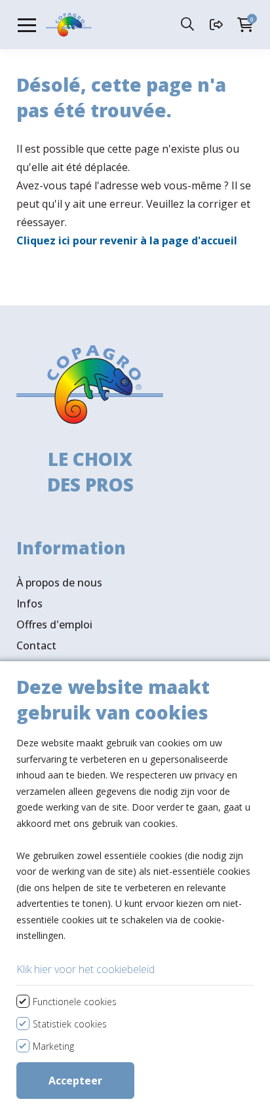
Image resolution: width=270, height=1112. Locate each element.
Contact (36, 645)
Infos (29, 603)
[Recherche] (188, 24)
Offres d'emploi (54, 624)
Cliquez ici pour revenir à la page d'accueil (126, 240)
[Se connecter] (217, 24)
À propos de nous (59, 582)
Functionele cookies (75, 1001)
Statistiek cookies (70, 1024)
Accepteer (75, 1080)
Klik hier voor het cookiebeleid (85, 969)
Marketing (53, 1046)
